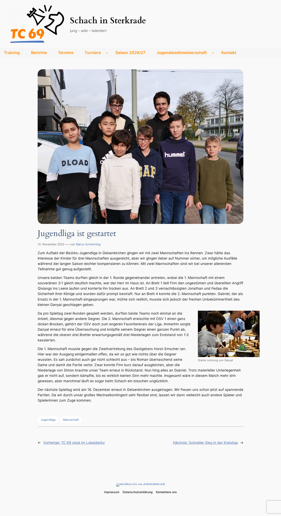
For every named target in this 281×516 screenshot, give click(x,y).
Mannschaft (71, 419)
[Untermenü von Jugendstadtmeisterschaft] (213, 53)
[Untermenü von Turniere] (107, 53)
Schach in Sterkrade (108, 20)
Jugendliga (48, 419)
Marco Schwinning (88, 244)
